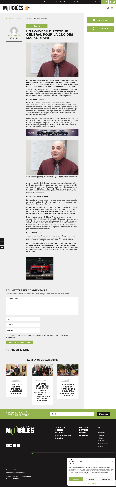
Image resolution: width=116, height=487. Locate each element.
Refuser (91, 479)
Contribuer (80, 1)
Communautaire (16, 381)
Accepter (76, 479)
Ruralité (83, 430)
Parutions (66, 1)
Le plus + (83, 435)
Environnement (63, 435)
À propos (52, 1)
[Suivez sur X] (18, 445)
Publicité (73, 1)
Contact (97, 1)
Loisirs (59, 438)
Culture (59, 433)
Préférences (106, 479)
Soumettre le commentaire (19, 342)
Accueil (46, 1)
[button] (112, 462)
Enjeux (45, 380)
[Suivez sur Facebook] (7, 445)
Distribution (59, 1)
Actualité (60, 427)
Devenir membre (89, 1)
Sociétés (17, 18)
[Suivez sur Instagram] (14, 445)
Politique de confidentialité (90, 483)
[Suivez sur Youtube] (10, 445)
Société (59, 430)
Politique (84, 427)
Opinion (83, 433)
